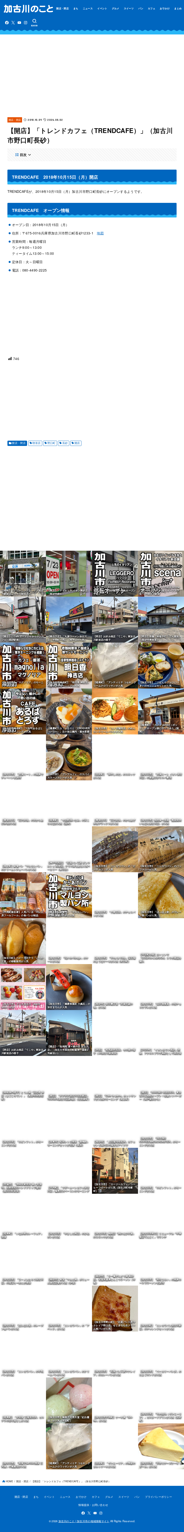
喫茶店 (36, 443)
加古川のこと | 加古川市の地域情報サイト (83, 1521)
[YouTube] (19, 22)
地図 (100, 233)
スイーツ (129, 8)
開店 (77, 443)
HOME (9, 1481)
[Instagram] (25, 22)
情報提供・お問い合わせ (93, 1505)
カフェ (151, 8)
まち (75, 8)
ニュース (88, 8)
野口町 (51, 443)
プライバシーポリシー (158, 1497)
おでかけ (165, 8)
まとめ (178, 8)
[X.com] (13, 22)
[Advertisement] (92, 75)
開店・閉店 (62, 8)
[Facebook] (7, 22)
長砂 (65, 443)
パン (140, 8)
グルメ (115, 8)
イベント (102, 8)
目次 (23, 155)
